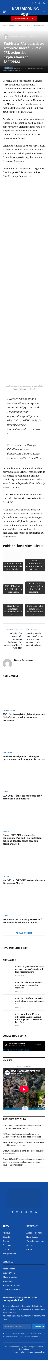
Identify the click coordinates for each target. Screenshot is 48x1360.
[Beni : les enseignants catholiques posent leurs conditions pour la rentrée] (24, 737)
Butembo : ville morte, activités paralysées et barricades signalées (29, 985)
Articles (13, 26)
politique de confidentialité (30, 1336)
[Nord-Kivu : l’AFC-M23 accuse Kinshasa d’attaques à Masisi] (24, 861)
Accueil (5, 26)
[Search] (44, 12)
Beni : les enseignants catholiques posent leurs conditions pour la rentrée (24, 758)
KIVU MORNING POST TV (24, 18)
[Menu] (4, 12)
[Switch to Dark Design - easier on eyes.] (43, 3)
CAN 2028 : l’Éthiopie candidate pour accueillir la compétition (22, 797)
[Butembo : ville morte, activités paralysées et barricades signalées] (8, 985)
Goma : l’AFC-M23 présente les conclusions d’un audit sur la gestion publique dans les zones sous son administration (22, 839)
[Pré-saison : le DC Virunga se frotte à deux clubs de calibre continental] (24, 900)
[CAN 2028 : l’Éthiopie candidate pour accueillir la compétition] (24, 776)
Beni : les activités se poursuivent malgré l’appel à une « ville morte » (30, 1001)
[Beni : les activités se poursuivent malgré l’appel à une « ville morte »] (8, 1001)
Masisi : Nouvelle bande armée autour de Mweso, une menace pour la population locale (35, 639)
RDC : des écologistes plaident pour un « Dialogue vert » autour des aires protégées (24, 717)
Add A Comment (24, 933)
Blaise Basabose (18, 36)
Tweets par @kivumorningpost (16, 1050)
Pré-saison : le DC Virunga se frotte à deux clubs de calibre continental (22, 921)
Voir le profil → (38, 1044)
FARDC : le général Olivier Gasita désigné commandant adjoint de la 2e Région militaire (29, 969)
